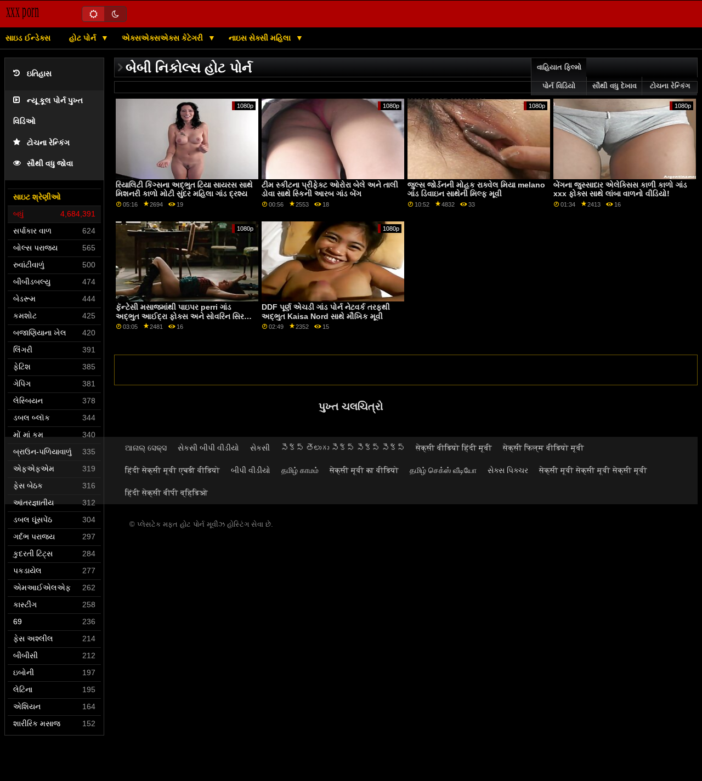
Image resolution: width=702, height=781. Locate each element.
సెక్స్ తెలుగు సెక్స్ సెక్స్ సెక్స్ (343, 447)
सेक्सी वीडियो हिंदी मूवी (454, 447)
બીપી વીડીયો (250, 470)
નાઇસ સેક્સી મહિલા (261, 37)
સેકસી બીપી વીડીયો (208, 447)
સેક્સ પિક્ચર (508, 470)
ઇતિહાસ (39, 74)
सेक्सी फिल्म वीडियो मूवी (543, 447)
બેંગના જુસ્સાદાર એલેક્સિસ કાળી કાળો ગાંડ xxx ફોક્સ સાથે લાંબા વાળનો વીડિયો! (620, 189)
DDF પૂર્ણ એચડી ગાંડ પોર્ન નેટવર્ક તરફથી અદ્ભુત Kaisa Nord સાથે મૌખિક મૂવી (326, 312)
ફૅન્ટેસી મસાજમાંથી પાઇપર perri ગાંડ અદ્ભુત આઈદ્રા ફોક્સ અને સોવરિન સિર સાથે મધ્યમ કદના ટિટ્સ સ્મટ (180, 316)
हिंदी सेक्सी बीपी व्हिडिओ (166, 492)
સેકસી (260, 447)
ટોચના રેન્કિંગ (48, 143)
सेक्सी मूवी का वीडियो (364, 470)
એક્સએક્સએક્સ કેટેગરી (163, 37)
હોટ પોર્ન (83, 37)
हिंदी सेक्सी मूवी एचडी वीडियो (172, 470)
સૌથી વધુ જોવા (50, 163)
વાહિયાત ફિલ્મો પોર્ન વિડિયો (559, 77)
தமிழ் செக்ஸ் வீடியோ (443, 470)
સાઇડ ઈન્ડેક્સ (27, 37)
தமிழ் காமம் (300, 470)
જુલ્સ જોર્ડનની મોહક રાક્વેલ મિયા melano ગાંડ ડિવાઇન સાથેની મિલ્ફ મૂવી (476, 189)
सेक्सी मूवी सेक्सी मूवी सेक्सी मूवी (593, 470)
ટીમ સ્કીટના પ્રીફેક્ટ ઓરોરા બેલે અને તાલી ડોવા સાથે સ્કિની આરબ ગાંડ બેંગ (330, 189)
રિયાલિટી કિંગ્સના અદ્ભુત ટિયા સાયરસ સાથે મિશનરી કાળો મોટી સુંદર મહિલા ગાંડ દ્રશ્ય (184, 189)
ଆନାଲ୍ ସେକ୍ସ (146, 447)
